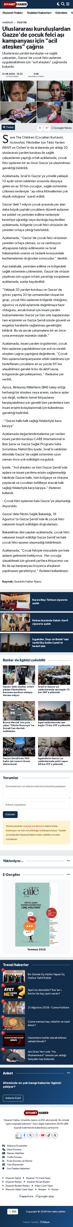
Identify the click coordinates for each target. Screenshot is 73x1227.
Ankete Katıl (13, 1098)
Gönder (10, 814)
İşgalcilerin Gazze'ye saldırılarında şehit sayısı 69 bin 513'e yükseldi (53, 761)
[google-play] (45, 1197)
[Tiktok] (49, 1135)
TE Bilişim (45, 1222)
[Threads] (55, 1135)
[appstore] (26, 1197)
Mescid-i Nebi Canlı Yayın (19, 1189)
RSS (14, 1211)
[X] (30, 1135)
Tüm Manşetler (15, 1164)
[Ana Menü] (67, 4)
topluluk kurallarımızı (33, 826)
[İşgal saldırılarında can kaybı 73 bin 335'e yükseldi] (54, 710)
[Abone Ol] (61, 128)
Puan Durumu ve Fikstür (19, 1161)
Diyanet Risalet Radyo (18, 1185)
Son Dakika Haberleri (18, 1168)
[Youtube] (42, 1135)
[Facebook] (24, 1135)
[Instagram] (36, 1135)
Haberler (7, 22)
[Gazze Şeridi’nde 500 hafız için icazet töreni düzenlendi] (19, 746)
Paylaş (10, 127)
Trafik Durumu (14, 1157)
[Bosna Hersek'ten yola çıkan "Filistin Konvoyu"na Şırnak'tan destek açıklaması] (19, 710)
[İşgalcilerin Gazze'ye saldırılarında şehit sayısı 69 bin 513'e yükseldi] (54, 746)
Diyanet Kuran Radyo (38, 1182)
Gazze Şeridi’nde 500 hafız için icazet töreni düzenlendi (16, 761)
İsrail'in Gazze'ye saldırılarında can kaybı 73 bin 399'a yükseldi (53, 690)
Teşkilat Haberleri (39, 12)
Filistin (22, 22)
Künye (55, 1189)
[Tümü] (68, 861)
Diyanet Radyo (14, 1182)
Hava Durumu (14, 1149)
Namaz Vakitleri (15, 1153)
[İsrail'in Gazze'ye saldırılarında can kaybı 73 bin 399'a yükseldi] (54, 675)
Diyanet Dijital (13, 1178)
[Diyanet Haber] (15, 4)
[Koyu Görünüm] (58, 4)
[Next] (18, 1135)
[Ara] (63, 4)
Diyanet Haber (13, 12)
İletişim (42, 1189)
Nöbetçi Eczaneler (17, 1145)
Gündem (61, 12)
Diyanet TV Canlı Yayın (38, 1178)
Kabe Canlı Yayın (44, 1185)
